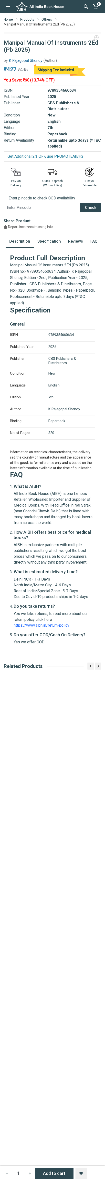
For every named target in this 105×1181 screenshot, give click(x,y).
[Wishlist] (81, 1173)
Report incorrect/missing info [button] (30, 227)
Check (90, 207)
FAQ (93, 241)
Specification (49, 241)
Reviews (75, 241)
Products (27, 19)
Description (19, 241)
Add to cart (54, 1173)
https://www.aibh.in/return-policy (41, 625)
